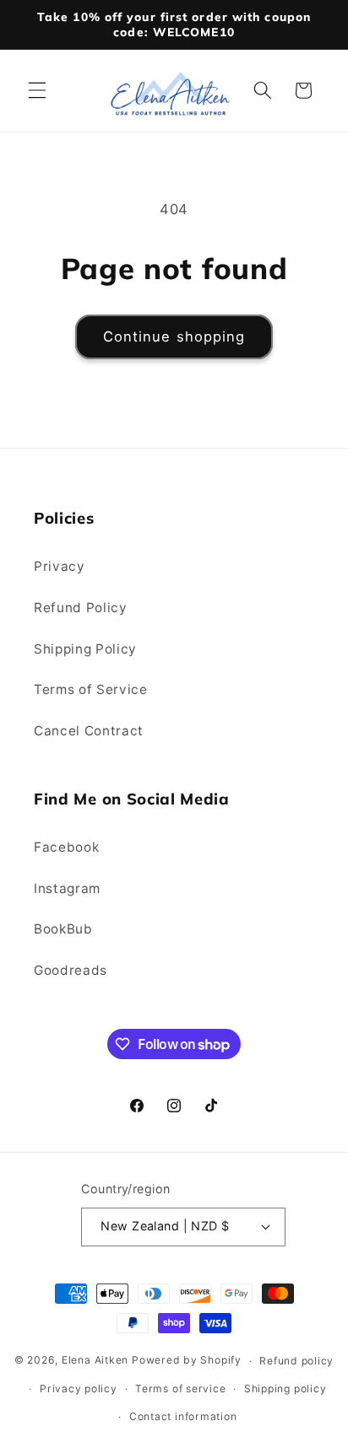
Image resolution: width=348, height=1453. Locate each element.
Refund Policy (81, 608)
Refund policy (296, 1360)
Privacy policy (78, 1388)
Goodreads (70, 970)
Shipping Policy (85, 649)
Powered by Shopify (187, 1360)
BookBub (63, 929)
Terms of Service (91, 689)
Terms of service (180, 1388)
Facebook (66, 847)
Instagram (67, 888)
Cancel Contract (89, 731)
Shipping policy (285, 1388)
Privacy (59, 566)
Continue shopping (174, 336)
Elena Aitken (95, 1360)
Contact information (183, 1416)
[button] (37, 90)
